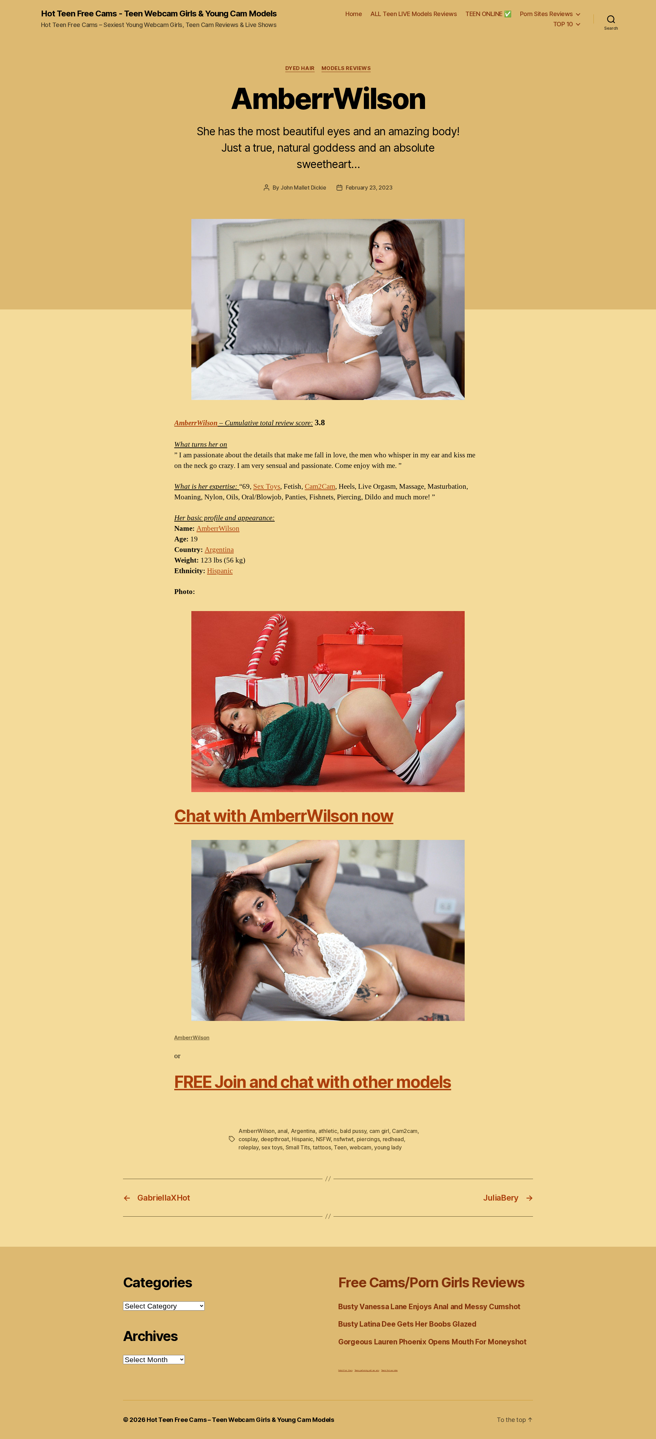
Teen (340, 1147)
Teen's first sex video (389, 1370)
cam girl (379, 1130)
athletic (327, 1130)
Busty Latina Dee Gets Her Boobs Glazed (407, 1324)
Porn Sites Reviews (546, 13)
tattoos (322, 1147)
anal (282, 1130)
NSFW (323, 1139)
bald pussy (353, 1130)
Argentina (219, 549)
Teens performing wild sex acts (367, 1370)
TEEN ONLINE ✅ (488, 13)
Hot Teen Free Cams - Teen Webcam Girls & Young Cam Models (159, 14)
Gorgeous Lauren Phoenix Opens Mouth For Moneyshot (432, 1342)
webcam (360, 1147)
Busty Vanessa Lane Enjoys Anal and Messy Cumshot (429, 1306)
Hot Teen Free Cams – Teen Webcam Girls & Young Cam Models (240, 1419)
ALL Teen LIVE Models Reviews (413, 13)
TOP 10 (563, 24)
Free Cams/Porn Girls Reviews (431, 1282)
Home (353, 13)
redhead (393, 1139)
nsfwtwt (343, 1139)
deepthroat (275, 1139)
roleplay (248, 1147)
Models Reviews (346, 68)
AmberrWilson (196, 423)
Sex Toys (266, 486)
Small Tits (298, 1147)
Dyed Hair (300, 68)
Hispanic (220, 571)
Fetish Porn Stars (345, 1370)
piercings (368, 1139)
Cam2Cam (320, 486)
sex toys (272, 1147)
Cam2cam (405, 1130)
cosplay (248, 1139)
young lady (387, 1147)
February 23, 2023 (369, 187)
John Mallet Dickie (303, 187)
